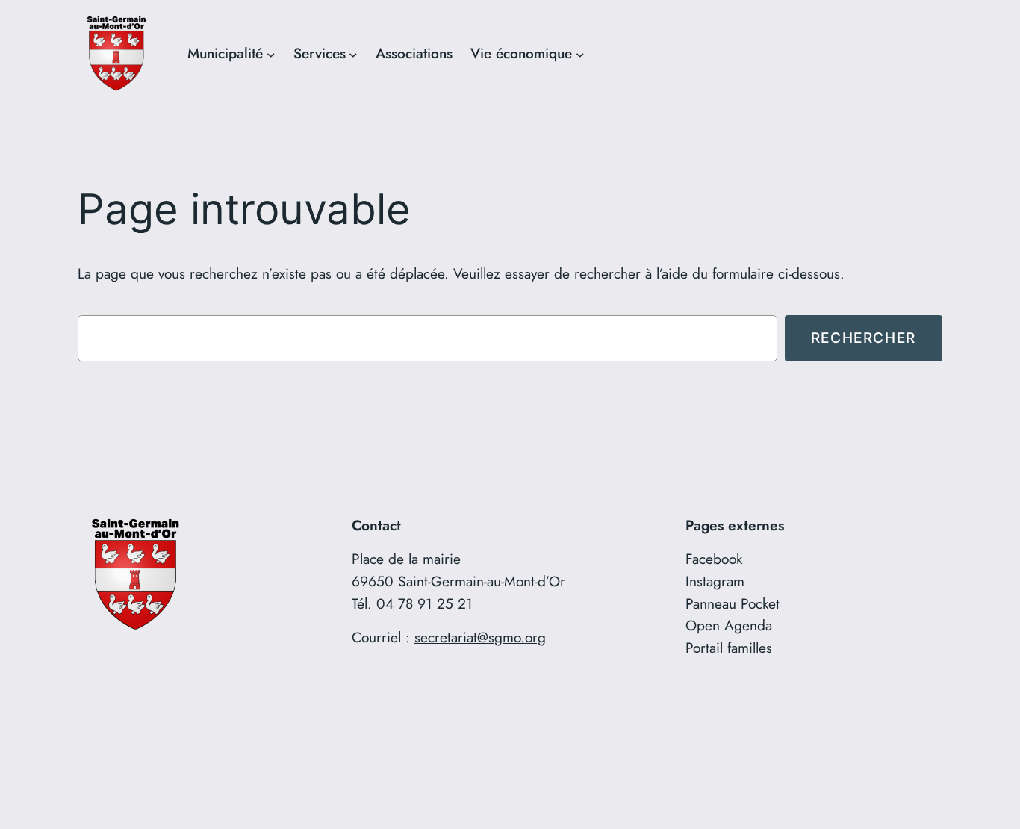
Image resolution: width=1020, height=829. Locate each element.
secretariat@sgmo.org (480, 637)
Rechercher (863, 338)
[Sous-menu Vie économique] (580, 53)
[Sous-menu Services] (353, 53)
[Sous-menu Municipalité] (271, 53)
